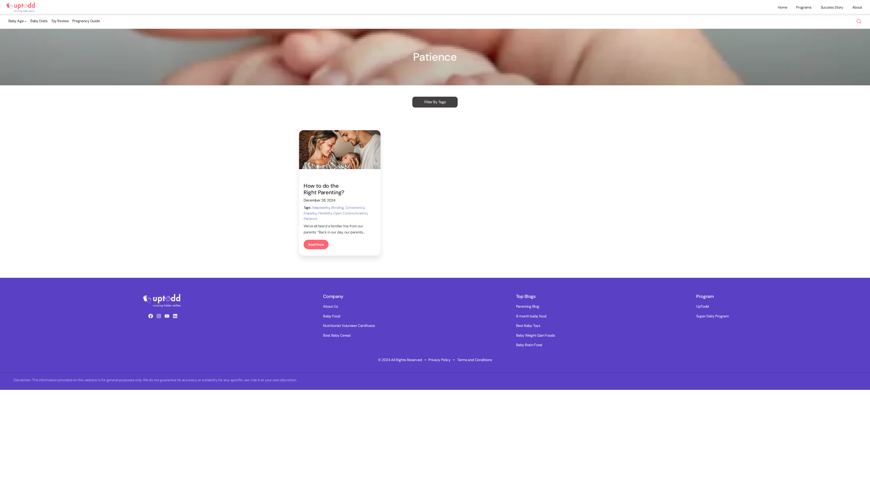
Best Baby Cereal (336, 335)
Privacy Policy (439, 359)
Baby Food (331, 316)
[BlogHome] (22, 4)
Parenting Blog (527, 306)
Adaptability (321, 207)
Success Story (832, 7)
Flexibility (325, 213)
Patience (310, 218)
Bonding (337, 207)
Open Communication (350, 213)
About (857, 7)
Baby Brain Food (529, 345)
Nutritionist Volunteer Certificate (349, 325)
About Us (330, 306)
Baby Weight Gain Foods (535, 335)
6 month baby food (531, 316)
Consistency (354, 207)
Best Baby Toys (528, 325)
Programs (803, 7)
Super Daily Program (712, 316)
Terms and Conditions (474, 359)
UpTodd (702, 306)
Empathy (310, 213)
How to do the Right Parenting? (324, 189)
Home (782, 7)
